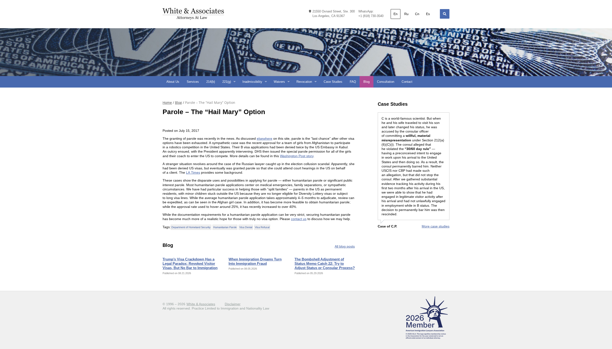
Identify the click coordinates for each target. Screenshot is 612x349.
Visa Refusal (262, 227)
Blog (178, 102)
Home (167, 102)
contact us (298, 219)
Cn (417, 14)
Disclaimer (232, 304)
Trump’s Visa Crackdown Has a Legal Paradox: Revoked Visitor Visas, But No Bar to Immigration (190, 263)
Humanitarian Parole (225, 227)
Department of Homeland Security (191, 227)
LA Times (193, 172)
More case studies (435, 226)
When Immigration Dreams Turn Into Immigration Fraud (255, 261)
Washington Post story (296, 156)
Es (428, 14)
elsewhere (264, 138)
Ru (406, 14)
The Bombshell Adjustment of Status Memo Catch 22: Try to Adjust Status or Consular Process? (325, 263)
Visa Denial (245, 227)
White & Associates (200, 304)
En (395, 14)
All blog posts (345, 246)
